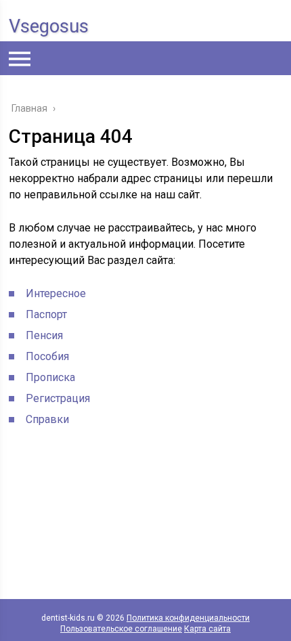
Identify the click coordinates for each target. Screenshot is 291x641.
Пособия (47, 356)
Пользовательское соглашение (121, 629)
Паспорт (46, 314)
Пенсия (44, 335)
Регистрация (58, 398)
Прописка (50, 377)
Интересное (56, 293)
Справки (47, 419)
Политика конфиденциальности (188, 618)
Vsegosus (49, 26)
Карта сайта (207, 629)
